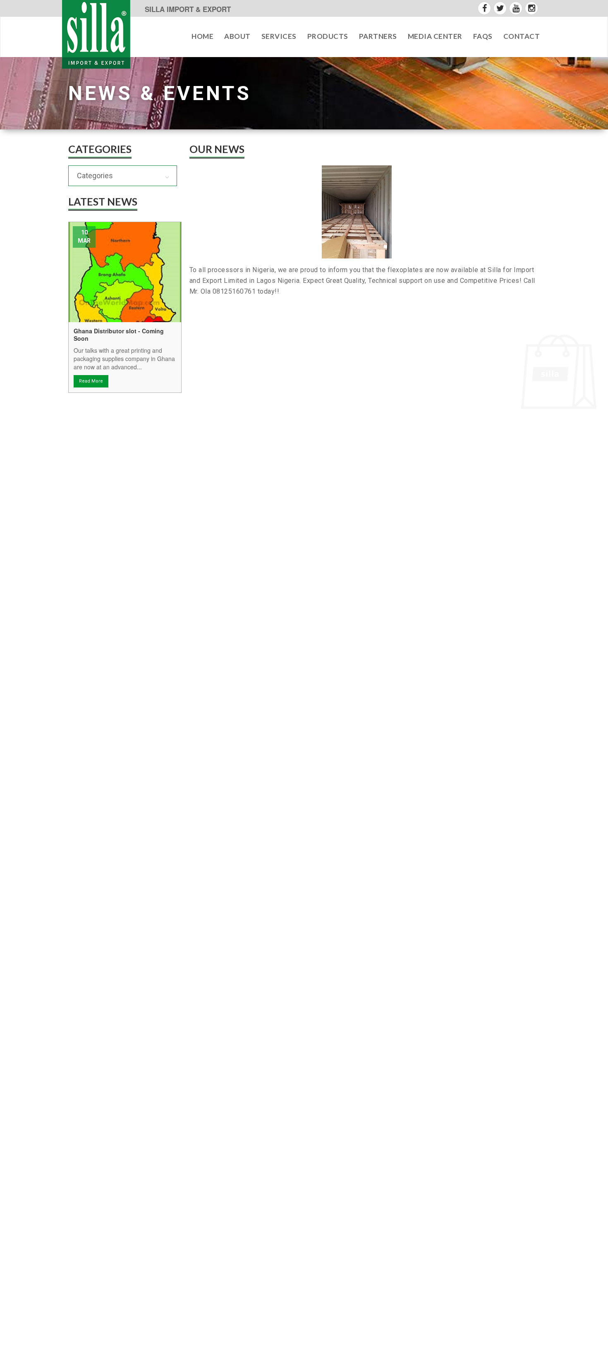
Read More (91, 381)
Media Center (435, 36)
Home (202, 36)
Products (327, 36)
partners (378, 36)
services (279, 36)
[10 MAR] (125, 271)
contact (521, 36)
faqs (483, 36)
